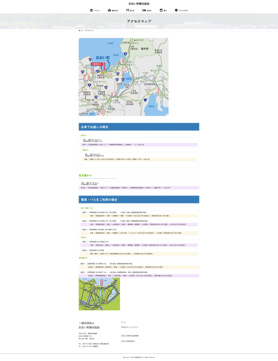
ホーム (123, 322)
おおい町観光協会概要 (130, 336)
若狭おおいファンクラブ (129, 327)
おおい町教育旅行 (128, 341)
